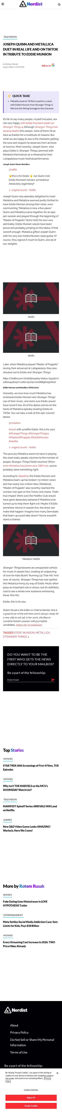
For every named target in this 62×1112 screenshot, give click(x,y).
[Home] (15, 1012)
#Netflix (13, 441)
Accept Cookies (31, 1106)
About (14, 1025)
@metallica (14, 423)
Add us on (45, 66)
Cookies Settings (31, 1090)
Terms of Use (18, 1052)
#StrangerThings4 (38, 433)
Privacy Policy (19, 1032)
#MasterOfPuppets (19, 437)
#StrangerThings (18, 433)
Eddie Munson (24, 632)
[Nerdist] (30, 4)
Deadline (23, 476)
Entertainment (13, 915)
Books (7, 894)
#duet (12, 429)
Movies (8, 758)
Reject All (31, 1097)
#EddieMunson (39, 437)
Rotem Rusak (12, 64)
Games (7, 819)
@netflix (13, 169)
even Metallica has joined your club (25, 465)
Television (10, 36)
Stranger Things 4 (16, 636)
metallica (43, 632)
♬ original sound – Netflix (22, 190)
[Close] (57, 1073)
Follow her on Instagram (29, 625)
